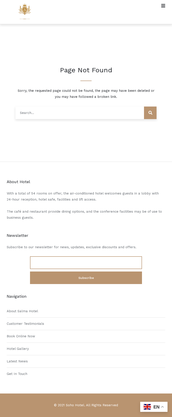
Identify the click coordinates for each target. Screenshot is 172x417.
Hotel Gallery (18, 349)
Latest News (17, 361)
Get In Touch (17, 374)
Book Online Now (21, 336)
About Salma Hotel (22, 311)
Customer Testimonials (25, 324)
